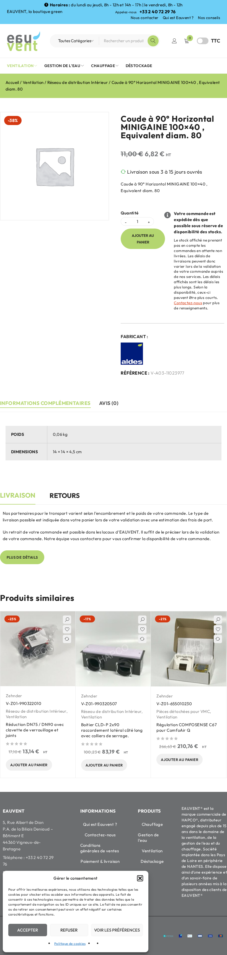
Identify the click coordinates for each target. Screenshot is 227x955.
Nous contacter (145, 17)
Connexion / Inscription (174, 41)
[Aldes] (132, 354)
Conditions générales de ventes (99, 848)
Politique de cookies (70, 943)
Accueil (12, 82)
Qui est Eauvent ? (178, 17)
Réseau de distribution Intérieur (77, 82)
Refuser (69, 930)
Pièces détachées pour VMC (183, 711)
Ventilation (33, 82)
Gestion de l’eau (148, 837)
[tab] (17, 498)
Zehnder (14, 695)
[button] (140, 878)
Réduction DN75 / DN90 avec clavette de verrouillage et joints (35, 730)
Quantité (129, 213)
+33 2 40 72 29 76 (158, 11)
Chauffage (152, 824)
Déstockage (152, 861)
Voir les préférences (117, 930)
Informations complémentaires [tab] (45, 403)
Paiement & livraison (100, 861)
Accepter (27, 930)
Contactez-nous (188, 302)
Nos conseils (209, 17)
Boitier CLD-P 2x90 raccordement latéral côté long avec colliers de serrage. (112, 730)
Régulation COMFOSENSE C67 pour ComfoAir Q (186, 727)
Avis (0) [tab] (109, 403)
